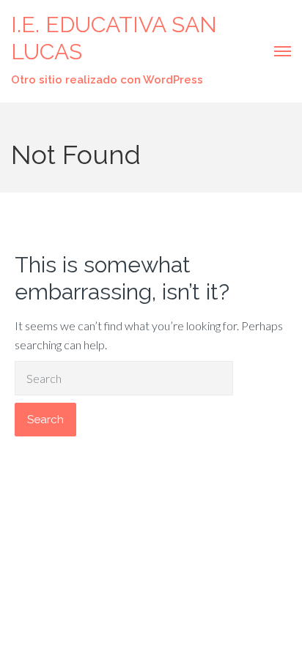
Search (45, 419)
